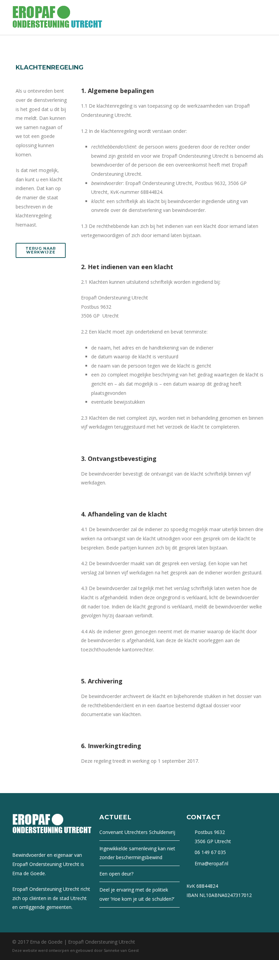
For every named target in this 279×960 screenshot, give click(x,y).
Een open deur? (116, 873)
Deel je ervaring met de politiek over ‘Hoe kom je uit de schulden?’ (136, 894)
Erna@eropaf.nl (211, 863)
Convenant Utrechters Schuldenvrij (137, 832)
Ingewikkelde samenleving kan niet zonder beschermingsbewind (137, 853)
